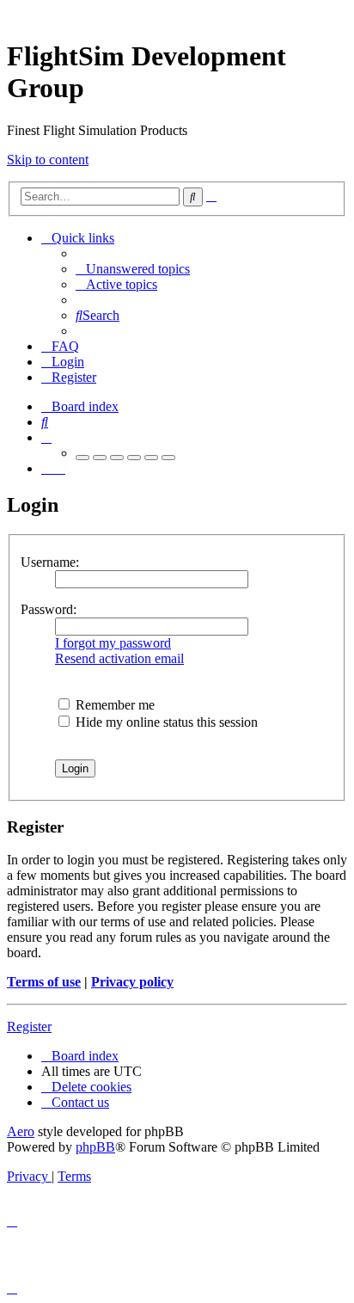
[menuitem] (133, 268)
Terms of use (44, 981)
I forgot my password (113, 643)
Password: (48, 609)
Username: (50, 562)
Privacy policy (132, 981)
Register (29, 1026)
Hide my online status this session (165, 722)
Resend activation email (119, 658)
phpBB (95, 1147)
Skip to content (47, 159)
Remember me (113, 705)
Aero (20, 1131)
